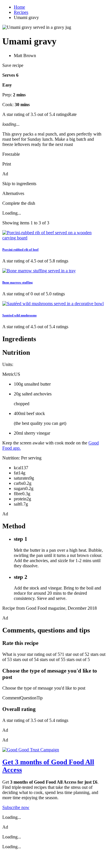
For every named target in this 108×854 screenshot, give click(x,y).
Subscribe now (15, 807)
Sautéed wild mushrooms (19, 315)
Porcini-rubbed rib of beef (20, 249)
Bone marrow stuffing (17, 282)
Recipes (21, 12)
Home (19, 7)
